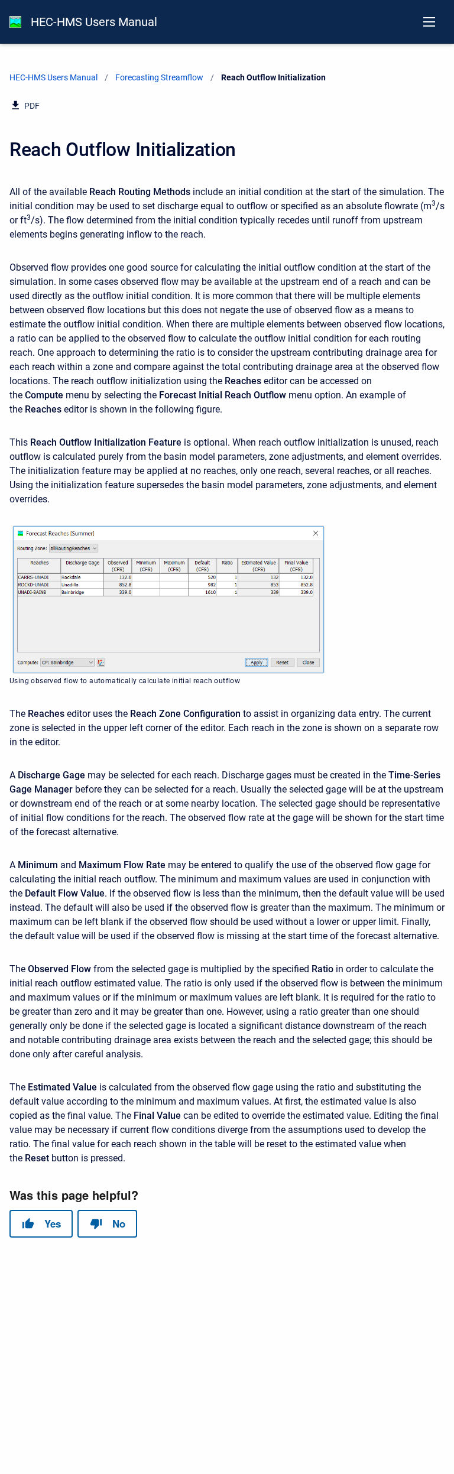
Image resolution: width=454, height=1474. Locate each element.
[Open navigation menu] (429, 22)
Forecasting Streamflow (159, 77)
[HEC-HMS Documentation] (15, 22)
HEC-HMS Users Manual (94, 22)
